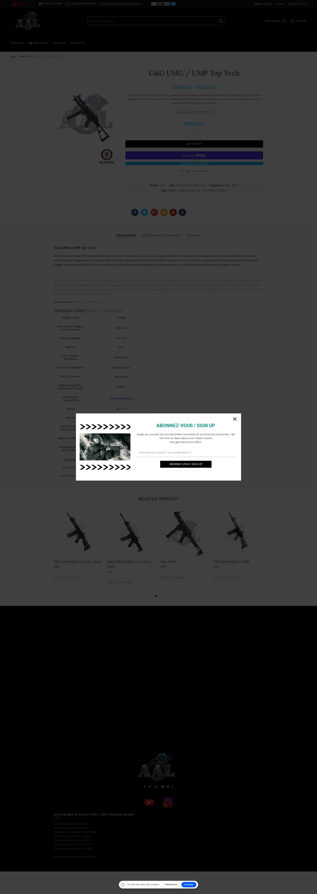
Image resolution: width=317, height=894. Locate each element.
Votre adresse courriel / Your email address (165, 452)
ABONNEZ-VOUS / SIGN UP (185, 464)
